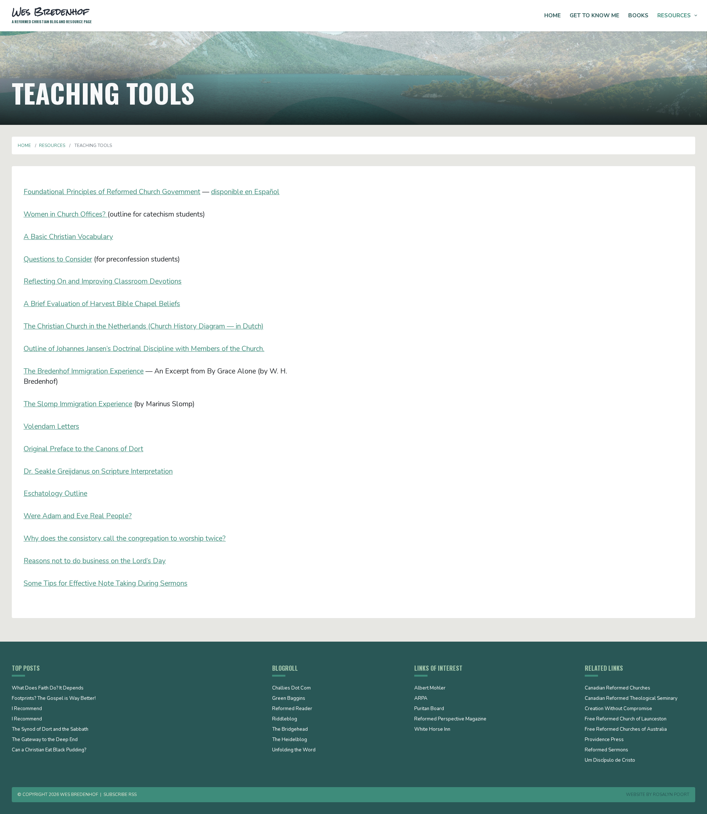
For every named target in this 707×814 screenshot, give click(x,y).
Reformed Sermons (606, 750)
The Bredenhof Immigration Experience (84, 371)
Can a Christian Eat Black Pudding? (49, 750)
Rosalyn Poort (671, 794)
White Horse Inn (432, 730)
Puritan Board (429, 709)
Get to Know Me (594, 15)
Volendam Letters (51, 426)
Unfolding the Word (294, 750)
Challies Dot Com (291, 688)
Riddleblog (284, 719)
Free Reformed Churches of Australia (626, 730)
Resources (674, 15)
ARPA (421, 699)
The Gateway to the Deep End (45, 740)
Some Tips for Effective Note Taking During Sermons (105, 583)
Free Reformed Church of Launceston (625, 719)
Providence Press (604, 740)
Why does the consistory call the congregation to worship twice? (125, 538)
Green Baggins (288, 699)
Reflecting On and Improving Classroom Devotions (103, 281)
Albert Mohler (430, 688)
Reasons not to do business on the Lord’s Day (95, 561)
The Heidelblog (289, 740)
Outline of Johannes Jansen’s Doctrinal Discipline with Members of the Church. (144, 349)
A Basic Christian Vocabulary (68, 237)
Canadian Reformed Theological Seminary (631, 699)
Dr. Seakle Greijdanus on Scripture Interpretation (98, 471)
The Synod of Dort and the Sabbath (50, 730)
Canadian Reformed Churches (617, 688)
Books (638, 15)
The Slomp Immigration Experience (78, 404)
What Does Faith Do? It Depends (48, 688)
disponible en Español (245, 192)
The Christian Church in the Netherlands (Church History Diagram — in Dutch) (144, 326)
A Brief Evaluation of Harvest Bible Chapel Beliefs (102, 304)
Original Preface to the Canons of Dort (83, 449)
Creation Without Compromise (618, 709)
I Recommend (27, 709)
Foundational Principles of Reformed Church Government (112, 192)
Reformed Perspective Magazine (450, 719)
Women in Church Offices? (66, 214)
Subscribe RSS (120, 794)
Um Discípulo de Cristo (610, 761)
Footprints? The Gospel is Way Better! (54, 699)
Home (552, 15)
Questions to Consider (58, 259)
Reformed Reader (292, 709)
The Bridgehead (290, 730)
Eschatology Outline (55, 493)
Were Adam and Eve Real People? (78, 516)
